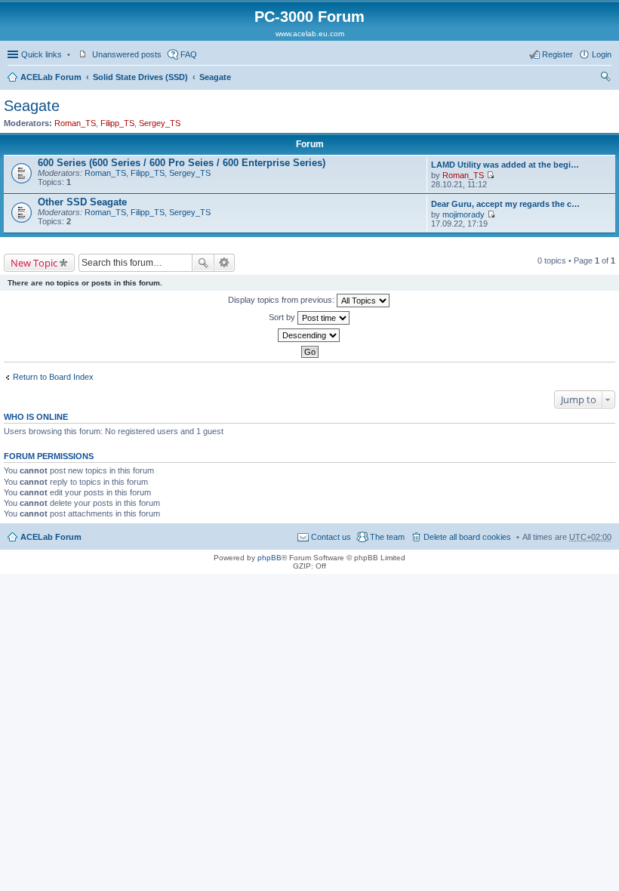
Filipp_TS (117, 123)
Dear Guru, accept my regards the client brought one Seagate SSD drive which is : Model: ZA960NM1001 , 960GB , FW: (506, 203)
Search (203, 263)
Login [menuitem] (601, 54)
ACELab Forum (51, 77)
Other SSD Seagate (82, 202)
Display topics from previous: (282, 299)
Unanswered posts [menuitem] (127, 54)
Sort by (283, 317)
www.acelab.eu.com (310, 33)
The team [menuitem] (387, 536)
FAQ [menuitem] (188, 54)
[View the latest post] (490, 175)
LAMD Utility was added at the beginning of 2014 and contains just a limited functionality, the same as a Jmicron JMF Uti (506, 164)
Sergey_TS (159, 123)
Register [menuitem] (557, 54)
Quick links (41, 54)
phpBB (269, 557)
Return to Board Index (53, 376)
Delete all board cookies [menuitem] (467, 536)
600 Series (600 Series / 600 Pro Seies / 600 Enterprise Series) (181, 162)
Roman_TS (75, 123)
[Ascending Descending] (309, 335)
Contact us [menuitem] (331, 536)
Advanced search (224, 263)
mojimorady (463, 214)
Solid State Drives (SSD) (140, 77)
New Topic (34, 263)
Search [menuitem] (605, 78)
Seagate (215, 77)
